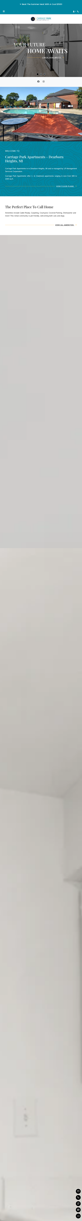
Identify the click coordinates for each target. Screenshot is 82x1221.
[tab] (37, 72)
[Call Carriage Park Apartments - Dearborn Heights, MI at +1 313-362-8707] (78, 11)
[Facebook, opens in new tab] (38, 80)
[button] (41, 4)
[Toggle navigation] (4, 11)
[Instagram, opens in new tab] (43, 80)
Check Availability (52, 56)
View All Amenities (64, 223)
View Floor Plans (65, 185)
